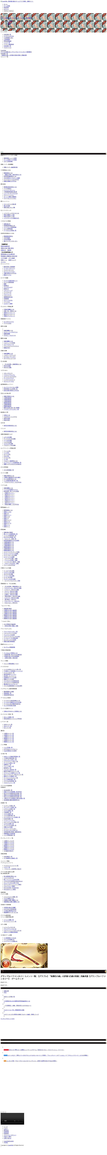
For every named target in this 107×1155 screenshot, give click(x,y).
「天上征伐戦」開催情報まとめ (12, 586)
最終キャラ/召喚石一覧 (10, 776)
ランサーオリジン (9, 270)
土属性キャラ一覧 (9, 736)
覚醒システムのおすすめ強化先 (12, 464)
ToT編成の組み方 (8, 850)
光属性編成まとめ (9, 548)
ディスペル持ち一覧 (9, 763)
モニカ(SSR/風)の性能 (10, 705)
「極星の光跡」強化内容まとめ (12, 174)
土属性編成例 (7, 401)
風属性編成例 (7, 402)
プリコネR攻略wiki (9, 939)
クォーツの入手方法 (9, 565)
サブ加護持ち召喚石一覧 (11, 858)
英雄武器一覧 (7, 693)
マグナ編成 (4, 258)
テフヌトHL (7, 457)
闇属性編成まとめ (9, 550)
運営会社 (6, 1130)
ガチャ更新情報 (8, 161)
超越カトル (7, 521)
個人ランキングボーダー (11, 241)
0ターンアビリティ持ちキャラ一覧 (13, 774)
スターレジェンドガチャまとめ (12, 930)
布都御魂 (6, 298)
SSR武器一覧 (7, 46)
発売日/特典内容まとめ (10, 425)
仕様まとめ (7, 415)
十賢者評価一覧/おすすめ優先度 (13, 654)
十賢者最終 (7, 39)
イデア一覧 (7, 867)
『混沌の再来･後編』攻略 (11, 626)
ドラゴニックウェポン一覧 (11, 409)
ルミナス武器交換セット (11, 280)
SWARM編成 (7, 239)
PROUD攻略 (7, 366)
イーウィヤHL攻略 (9, 575)
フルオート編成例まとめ (11, 461)
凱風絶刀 (6, 285)
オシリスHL (7, 454)
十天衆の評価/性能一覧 (10, 758)
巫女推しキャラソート (10, 676)
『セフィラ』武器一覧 (10, 539)
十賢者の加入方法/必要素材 (11, 656)
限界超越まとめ (8, 510)
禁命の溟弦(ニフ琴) (9, 216)
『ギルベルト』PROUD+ (11, 603)
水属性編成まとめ (9, 543)
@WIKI (6, 1142)
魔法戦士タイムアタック (11, 684)
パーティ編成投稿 (9, 44)
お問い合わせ (7, 1138)
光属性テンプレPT (9, 847)
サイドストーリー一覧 (10, 921)
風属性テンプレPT (9, 846)
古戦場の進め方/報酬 (9, 907)
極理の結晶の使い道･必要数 (11, 407)
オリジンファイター (9, 271)
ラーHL (6, 459)
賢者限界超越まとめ (9, 225)
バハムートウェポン (9, 820)
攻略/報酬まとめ (8, 330)
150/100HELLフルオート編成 (12, 178)
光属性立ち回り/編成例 (10, 616)
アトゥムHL (7, 451)
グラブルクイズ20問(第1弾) (11, 682)
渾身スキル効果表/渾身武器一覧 (13, 795)
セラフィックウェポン (10, 828)
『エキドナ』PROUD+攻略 (11, 598)
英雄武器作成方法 (9, 695)
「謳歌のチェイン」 (9, 496)
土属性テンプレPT (9, 844)
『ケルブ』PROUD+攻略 (11, 593)
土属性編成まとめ (9, 545)
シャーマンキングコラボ (11, 193)
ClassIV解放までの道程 (10, 750)
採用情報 (6, 1131)
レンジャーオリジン (9, 190)
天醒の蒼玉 (10, 248)
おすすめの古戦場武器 (10, 909)
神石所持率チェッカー (10, 674)
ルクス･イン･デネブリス (11, 332)
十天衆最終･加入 (8, 37)
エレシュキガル (8, 300)
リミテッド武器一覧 (9, 805)
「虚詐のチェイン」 (9, 502)
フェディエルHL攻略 (10, 579)
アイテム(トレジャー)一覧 (11, 865)
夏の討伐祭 (7, 205)
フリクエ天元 (7, 323)
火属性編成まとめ (9, 542)
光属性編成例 (7, 404)
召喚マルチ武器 (8, 827)
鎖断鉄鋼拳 (7, 333)
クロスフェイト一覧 (9, 782)
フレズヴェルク (8, 287)
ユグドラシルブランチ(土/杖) (12, 636)
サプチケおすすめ (9, 36)
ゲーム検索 (7, 6)
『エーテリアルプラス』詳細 (12, 580)
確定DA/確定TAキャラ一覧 (11, 771)
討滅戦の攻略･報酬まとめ (11, 900)
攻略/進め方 (7, 224)
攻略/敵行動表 (8, 608)
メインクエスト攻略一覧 (11, 897)
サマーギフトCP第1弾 (10, 204)
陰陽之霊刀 (7, 347)
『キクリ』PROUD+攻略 (11, 591)
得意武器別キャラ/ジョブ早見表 (13, 718)
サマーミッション (9, 195)
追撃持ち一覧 (7, 764)
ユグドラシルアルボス (10, 376)
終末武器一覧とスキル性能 (11, 491)
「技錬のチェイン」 (9, 493)
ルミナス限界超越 (9, 282)
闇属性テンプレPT (9, 849)
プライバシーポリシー (10, 1135)
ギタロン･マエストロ (10, 335)
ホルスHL (6, 456)
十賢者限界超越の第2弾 (10, 192)
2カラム (6, 11)
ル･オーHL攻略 (8, 577)
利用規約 (6, 1133)
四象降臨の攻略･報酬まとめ (11, 901)
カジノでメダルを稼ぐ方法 (11, 883)
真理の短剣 (7, 418)
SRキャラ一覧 (8, 726)
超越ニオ (6, 513)
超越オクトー (7, 515)
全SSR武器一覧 (8, 790)
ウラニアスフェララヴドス (11, 346)
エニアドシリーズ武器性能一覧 (12, 462)
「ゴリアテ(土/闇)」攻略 (10, 558)
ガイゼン (3, 262)
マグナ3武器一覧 (8, 810)
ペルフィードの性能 (9, 343)
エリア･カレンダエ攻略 (10, 555)
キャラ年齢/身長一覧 (9, 779)
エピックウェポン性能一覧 (11, 822)
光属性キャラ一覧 (9, 740)
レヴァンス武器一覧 (9, 809)
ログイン (6, 9)
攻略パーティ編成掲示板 (11, 167)
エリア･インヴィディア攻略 (11, 552)
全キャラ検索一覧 (9, 717)
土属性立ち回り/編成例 (10, 613)
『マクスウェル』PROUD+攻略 (12, 588)
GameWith (10, 1145)
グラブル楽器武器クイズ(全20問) (13, 685)
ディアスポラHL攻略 (10, 438)
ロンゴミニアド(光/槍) (10, 639)
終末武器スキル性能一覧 (11, 389)
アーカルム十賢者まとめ (11, 653)
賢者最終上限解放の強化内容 (9, 256)
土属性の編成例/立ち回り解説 (12, 477)
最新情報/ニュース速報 (10, 158)
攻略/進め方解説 (8, 532)
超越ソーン (4, 260)
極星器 (9, 250)
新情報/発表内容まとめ (10, 187)
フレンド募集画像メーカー (11, 663)
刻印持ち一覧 (7, 768)
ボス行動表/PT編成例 (10, 624)
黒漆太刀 (6, 289)
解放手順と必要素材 (9, 266)
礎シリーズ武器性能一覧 (11, 534)
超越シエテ (7, 516)
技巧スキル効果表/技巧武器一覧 (13, 793)
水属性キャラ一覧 (9, 735)
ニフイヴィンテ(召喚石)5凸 (11, 218)
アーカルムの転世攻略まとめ (12, 700)
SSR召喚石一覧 (8, 856)
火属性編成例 (7, 398)
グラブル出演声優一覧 (10, 781)
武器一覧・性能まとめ (10, 311)
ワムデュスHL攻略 (9, 572)
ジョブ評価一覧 (8, 747)
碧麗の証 (3, 250)
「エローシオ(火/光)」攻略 (11, 563)
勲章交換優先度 (5, 246)
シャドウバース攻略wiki (10, 941)
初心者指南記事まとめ (10, 876)
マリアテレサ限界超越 (10, 227)
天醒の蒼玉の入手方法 (10, 273)
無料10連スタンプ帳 (9, 207)
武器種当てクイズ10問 (10, 677)
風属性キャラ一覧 (9, 738)
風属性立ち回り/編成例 (10, 615)
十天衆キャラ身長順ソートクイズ (13, 671)
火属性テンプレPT (9, 841)
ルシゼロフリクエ (9, 321)
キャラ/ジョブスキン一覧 (11, 778)
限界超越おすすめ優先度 (8, 254)
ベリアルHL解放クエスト (11, 489)
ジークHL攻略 (8, 440)
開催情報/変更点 (8, 236)
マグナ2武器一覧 (8, 814)
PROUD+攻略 (7, 367)
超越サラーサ (7, 523)
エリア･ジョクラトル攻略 (11, 553)
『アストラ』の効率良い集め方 (12, 869)
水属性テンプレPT (9, 842)
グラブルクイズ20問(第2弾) (11, 681)
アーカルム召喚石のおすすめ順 (12, 702)
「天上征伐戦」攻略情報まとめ (12, 364)
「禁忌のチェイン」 (9, 499)
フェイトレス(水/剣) (9, 635)
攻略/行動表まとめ (9, 396)
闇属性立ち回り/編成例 (10, 618)
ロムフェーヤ (7, 293)
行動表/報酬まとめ (9, 309)
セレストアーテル (9, 381)
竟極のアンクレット (9, 316)
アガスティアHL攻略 (10, 445)
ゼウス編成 (11, 258)
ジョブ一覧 (7, 42)
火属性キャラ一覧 (9, 733)
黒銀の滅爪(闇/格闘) (9, 641)
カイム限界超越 (8, 229)
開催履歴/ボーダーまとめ (11, 912)
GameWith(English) (9, 1141)
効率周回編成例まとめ (10, 176)
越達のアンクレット (9, 314)
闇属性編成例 (7, 406)
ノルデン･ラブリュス (10, 355)
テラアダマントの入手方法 (11, 179)
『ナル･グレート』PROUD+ (12, 601)
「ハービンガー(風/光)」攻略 (12, 561)
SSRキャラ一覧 (8, 724)
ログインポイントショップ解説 (12, 884)
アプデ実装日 (7, 188)
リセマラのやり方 (9, 878)
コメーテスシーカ (9, 344)
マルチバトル (7, 47)
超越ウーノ (7, 526)
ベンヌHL (6, 452)
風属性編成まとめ (9, 547)
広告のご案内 (7, 1136)
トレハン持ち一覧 (9, 766)
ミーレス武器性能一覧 (10, 535)
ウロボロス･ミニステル (10, 416)
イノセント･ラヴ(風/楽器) (11, 638)
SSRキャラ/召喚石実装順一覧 (12, 756)
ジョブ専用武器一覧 (9, 835)
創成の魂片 (7, 420)
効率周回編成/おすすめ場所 (11, 540)
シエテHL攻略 (8, 442)
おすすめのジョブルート (11, 749)
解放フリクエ (7, 275)
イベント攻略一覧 (9, 920)
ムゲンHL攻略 (8, 437)
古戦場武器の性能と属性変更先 (12, 832)
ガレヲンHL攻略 (8, 574)
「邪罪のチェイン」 (9, 501)
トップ (6, 1127)
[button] (55, 26)
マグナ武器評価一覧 (9, 815)
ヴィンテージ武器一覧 (10, 807)
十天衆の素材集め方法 (10, 910)
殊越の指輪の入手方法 (10, 181)
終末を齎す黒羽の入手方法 (11, 390)
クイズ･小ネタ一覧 (9, 672)
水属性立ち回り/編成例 (10, 612)
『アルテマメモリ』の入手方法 (12, 482)
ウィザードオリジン (9, 268)
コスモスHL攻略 (8, 443)
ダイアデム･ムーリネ (10, 358)
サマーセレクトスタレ (10, 198)
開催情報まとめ (8, 173)
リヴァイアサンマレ (9, 375)
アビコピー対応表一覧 (10, 769)
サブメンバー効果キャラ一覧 (12, 773)
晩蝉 (5, 284)
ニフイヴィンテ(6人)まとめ (11, 213)
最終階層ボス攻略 (9, 691)
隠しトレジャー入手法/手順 (11, 879)
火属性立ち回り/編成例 (10, 610)
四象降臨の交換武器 (9, 833)
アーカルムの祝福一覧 (10, 230)
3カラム (11, 11)
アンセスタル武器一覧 (10, 825)
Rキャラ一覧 (7, 727)
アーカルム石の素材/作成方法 (12, 704)
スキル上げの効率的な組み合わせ (13, 881)
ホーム (6, 4)
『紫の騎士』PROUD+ (10, 599)
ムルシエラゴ (7, 295)
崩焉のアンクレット (9, 312)
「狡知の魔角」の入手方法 (11, 504)
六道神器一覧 (7, 812)
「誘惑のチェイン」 (9, 498)
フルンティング (8, 290)
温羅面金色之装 (8, 297)
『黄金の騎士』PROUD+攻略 (12, 596)
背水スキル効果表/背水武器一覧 (13, 796)
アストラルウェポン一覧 (11, 631)
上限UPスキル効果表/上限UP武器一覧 (14, 798)
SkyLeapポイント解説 (10, 889)
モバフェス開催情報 (9, 647)
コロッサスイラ (8, 373)
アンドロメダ (7, 292)
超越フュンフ (12, 260)
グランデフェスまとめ (10, 929)
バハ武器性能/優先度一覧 (11, 480)
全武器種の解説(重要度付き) (12, 800)
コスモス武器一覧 (9, 823)
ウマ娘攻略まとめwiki (10, 938)
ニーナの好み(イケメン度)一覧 (12, 669)
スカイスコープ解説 (9, 886)
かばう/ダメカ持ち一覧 (10, 759)
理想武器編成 (7, 41)
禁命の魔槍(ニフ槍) (9, 215)
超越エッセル (7, 512)
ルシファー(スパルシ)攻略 (11, 387)
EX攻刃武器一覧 (8, 819)
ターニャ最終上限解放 (10, 196)
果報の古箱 (4, 248)
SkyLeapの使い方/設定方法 (11, 887)
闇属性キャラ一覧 (9, 741)
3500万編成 (7, 238)
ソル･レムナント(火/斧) (10, 633)
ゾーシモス (7, 302)
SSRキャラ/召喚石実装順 (11, 932)
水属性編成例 (7, 399)
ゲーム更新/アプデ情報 (10, 159)
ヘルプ (6, 1128)
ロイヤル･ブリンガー (10, 356)
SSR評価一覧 (7, 34)
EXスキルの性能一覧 (10, 537)
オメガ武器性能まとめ (10, 479)
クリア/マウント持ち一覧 (11, 761)
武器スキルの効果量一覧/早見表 (13, 791)
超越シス (6, 518)
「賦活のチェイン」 (9, 494)
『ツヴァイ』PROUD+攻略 (11, 589)
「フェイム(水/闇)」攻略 (10, 560)
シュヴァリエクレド (9, 379)
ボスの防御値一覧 (9, 470)
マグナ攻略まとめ (9, 898)
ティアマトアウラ (9, 378)
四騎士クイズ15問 (9, 679)
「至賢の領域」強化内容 (11, 658)
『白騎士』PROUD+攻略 (11, 594)
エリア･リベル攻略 (9, 557)
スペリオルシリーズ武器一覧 (12, 817)
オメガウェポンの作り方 (11, 830)
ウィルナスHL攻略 (9, 571)
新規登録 (6, 7)
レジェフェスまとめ (9, 927)
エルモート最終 (8, 303)
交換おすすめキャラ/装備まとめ (13, 711)
